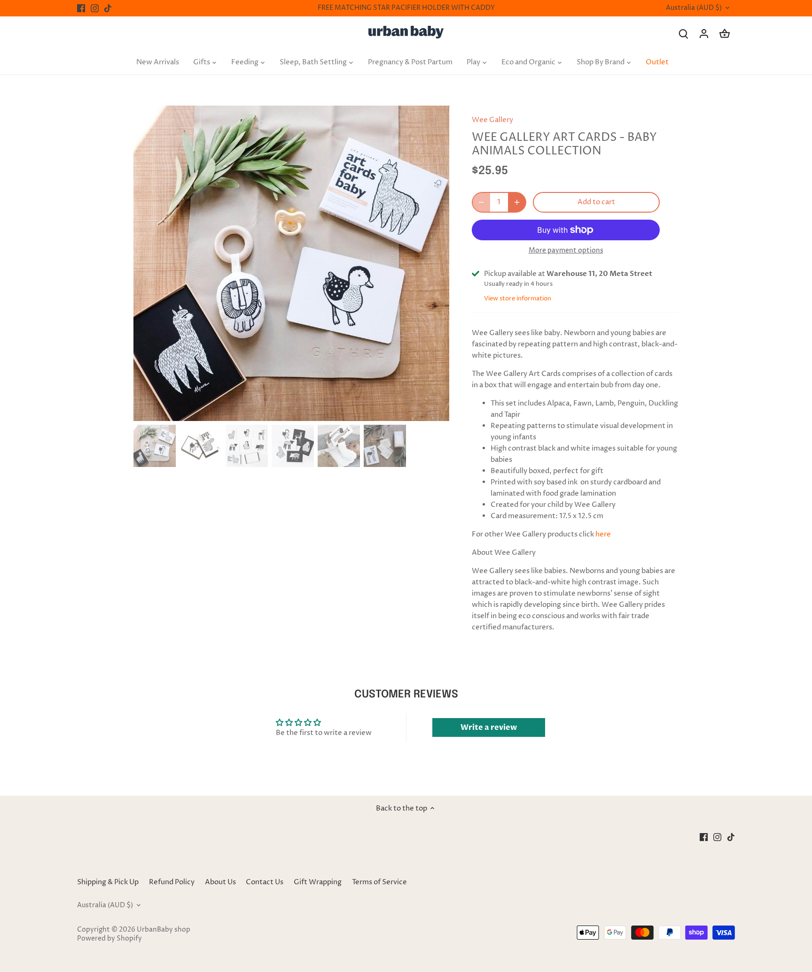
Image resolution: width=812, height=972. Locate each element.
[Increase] (517, 202)
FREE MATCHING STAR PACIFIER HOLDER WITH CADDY (406, 8)
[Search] (683, 33)
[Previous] (147, 263)
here (603, 534)
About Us (220, 882)
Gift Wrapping (318, 882)
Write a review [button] (489, 727)
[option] (291, 263)
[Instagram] (95, 8)
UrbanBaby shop (163, 930)
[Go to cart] (724, 33)
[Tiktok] (108, 8)
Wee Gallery (492, 120)
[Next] (435, 263)
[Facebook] (81, 8)
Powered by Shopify (109, 938)
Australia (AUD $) (694, 8)
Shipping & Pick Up (108, 882)
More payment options (566, 250)
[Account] (704, 33)
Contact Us (264, 882)
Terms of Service (379, 882)
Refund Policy (172, 882)
